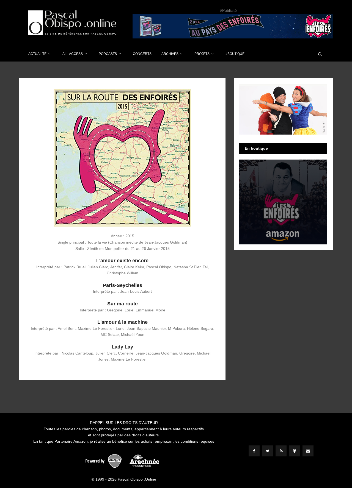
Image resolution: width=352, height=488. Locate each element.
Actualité (37, 54)
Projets (202, 54)
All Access (72, 54)
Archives (169, 54)
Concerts (142, 54)
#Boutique (235, 54)
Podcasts (108, 54)
